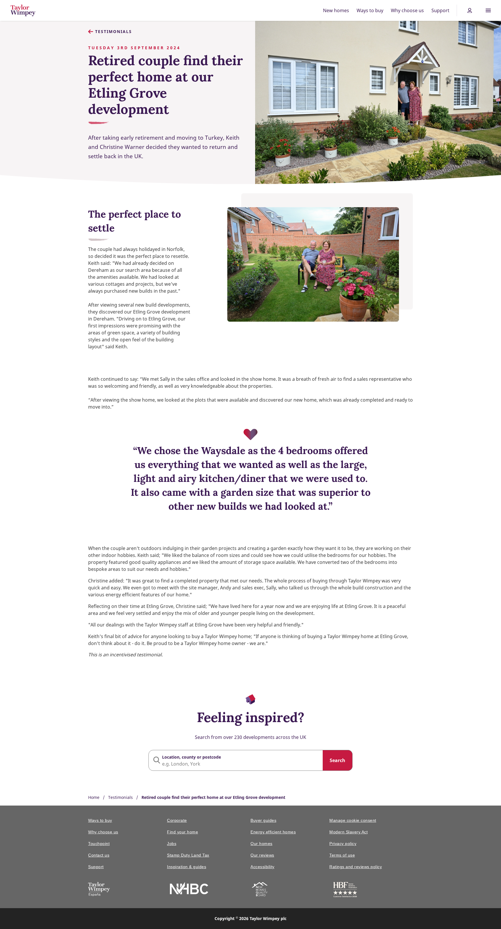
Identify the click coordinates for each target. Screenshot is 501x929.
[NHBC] (189, 889)
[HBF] (345, 890)
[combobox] (250, 760)
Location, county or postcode (191, 757)
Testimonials (113, 31)
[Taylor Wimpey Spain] (99, 890)
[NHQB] (260, 890)
